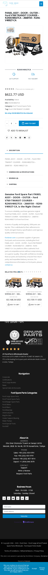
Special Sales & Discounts (11, 388)
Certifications (7, 380)
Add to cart (30, 123)
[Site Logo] (10, 4)
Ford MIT (5, 426)
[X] (8, 498)
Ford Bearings (7, 410)
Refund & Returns (27, 551)
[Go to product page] (13, 282)
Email (25, 138)
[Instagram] (17, 498)
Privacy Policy (39, 551)
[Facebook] (4, 498)
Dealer (38, 546)
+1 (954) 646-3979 (27, 461)
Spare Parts (32, 546)
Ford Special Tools (9, 424)
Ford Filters (6, 407)
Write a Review (24, 470)
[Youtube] (13, 498)
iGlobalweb (27, 561)
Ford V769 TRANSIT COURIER (19, 109)
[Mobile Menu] (41, 3)
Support (24, 467)
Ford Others (6, 404)
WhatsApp (29, 138)
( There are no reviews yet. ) (24, 89)
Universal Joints (7, 413)
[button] (17, 272)
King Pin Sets (6, 415)
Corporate (6, 377)
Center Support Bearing (10, 418)
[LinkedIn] (22, 498)
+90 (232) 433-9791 (26, 453)
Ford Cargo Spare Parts (10, 396)
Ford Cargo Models (9, 382)
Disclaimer (44, 556)
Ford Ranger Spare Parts (11, 402)
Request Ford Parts (24, 473)
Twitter (11, 138)
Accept (34, 568)
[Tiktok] (27, 498)
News (4, 385)
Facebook (7, 138)
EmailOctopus (29, 522)
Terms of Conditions (11, 551)
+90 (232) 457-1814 (27, 458)
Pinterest (20, 138)
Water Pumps (7, 421)
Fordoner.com (10, 237)
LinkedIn (16, 138)
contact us (9, 265)
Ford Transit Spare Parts (22, 106)
